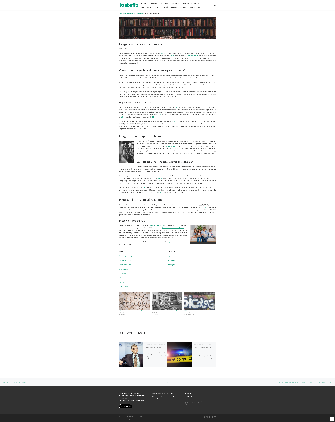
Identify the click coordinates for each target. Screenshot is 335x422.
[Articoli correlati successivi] (214, 338)
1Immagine (171, 260)
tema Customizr (139, 419)
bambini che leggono (157, 225)
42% (160, 115)
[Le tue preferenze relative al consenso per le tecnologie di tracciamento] (332, 419)
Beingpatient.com (125, 260)
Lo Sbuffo (126, 416)
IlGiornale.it (123, 278)
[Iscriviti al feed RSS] (204, 417)
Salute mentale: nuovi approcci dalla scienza (195, 311)
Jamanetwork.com (125, 265)
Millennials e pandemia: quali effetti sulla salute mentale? (133, 311)
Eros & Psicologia (138, 13)
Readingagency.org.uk (126, 256)
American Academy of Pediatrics (173, 228)
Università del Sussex (191, 56)
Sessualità (130, 13)
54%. (153, 117)
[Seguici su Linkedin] (212, 417)
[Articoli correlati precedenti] (210, 338)
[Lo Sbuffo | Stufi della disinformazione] (129, 5)
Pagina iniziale (122, 13)
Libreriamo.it (123, 273)
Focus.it (121, 282)
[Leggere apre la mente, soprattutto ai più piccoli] (167, 301)
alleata (163, 53)
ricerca (172, 56)
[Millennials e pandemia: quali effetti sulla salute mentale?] (134, 301)
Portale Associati (126, 406)
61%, (122, 117)
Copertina (171, 256)
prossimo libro (174, 242)
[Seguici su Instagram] (207, 417)
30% (159, 192)
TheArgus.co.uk (124, 269)
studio (160, 178)
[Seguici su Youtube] (215, 417)
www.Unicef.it (123, 287)
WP (125, 419)
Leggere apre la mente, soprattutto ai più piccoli (164, 311)
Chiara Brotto (124, 48)
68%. (177, 107)
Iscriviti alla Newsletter (193, 403)
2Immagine (171, 265)
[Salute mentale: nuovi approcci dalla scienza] (199, 301)
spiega (174, 121)
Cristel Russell (171, 146)
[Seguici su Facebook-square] (209, 417)
